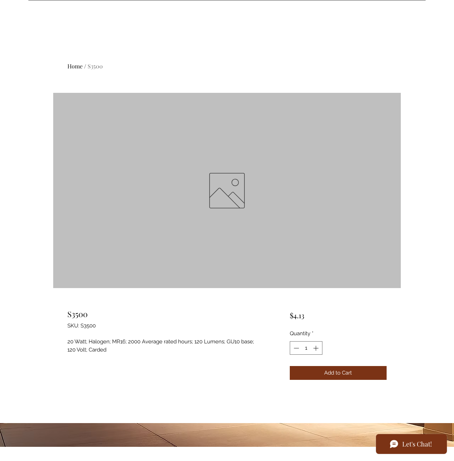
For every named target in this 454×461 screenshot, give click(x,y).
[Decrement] (295, 348)
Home (75, 66)
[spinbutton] (306, 348)
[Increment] (316, 348)
